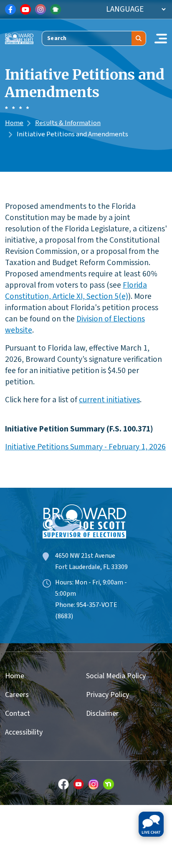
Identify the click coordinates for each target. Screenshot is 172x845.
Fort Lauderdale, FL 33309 (91, 567)
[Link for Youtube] (25, 9)
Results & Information (68, 123)
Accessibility (24, 732)
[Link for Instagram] (40, 9)
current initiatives (109, 400)
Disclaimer (102, 713)
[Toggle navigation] (160, 38)
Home (14, 123)
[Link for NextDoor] (55, 9)
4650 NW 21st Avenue (85, 555)
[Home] (19, 38)
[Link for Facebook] (10, 9)
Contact (17, 713)
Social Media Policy (116, 676)
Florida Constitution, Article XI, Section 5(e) (76, 290)
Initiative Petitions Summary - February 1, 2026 (85, 447)
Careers (17, 695)
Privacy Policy (107, 695)
